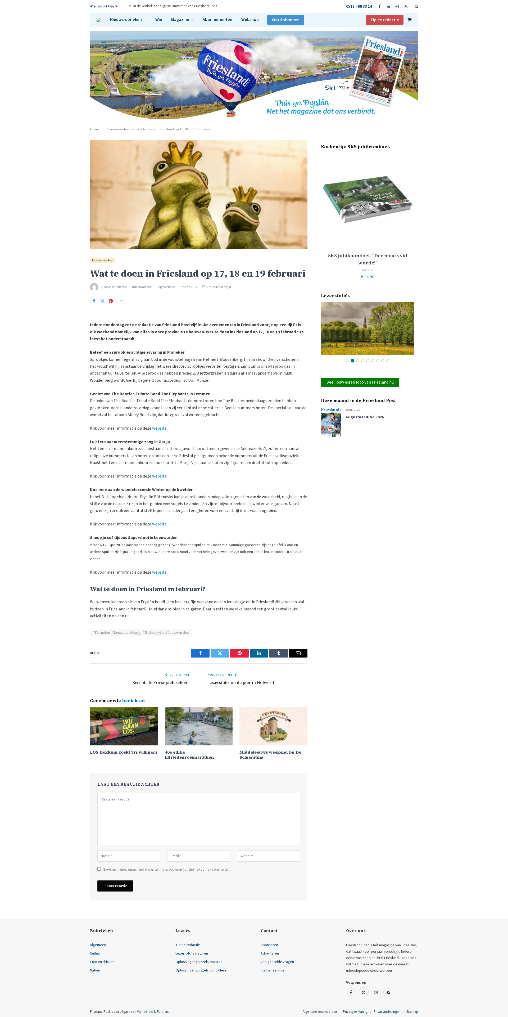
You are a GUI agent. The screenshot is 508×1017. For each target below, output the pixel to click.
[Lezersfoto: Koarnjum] (367, 328)
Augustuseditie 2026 (365, 417)
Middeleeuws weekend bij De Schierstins (270, 755)
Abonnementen (217, 19)
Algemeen (98, 945)
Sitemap (412, 1011)
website (159, 428)
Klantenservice (272, 970)
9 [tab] (387, 360)
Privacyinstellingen (387, 1011)
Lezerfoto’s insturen (191, 953)
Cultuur (95, 953)
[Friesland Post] (99, 20)
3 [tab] (357, 360)
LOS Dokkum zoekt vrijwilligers (123, 752)
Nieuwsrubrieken (126, 19)
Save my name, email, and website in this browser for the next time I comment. (165, 869)
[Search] (416, 6)
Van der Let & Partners (153, 1011)
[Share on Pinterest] (111, 301)
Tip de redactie (384, 20)
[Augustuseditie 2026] (331, 422)
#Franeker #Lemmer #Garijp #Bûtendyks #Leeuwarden (141, 632)
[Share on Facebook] (94, 301)
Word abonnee (286, 20)
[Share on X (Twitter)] (102, 301)
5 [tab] (367, 360)
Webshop (250, 19)
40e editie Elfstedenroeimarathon (189, 755)
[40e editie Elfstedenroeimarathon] (199, 726)
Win (158, 19)
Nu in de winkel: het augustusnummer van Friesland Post (173, 6)
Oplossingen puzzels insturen (199, 962)
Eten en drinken (102, 962)
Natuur (95, 970)
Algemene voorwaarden (320, 1011)
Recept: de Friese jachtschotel (160, 682)
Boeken (368, 270)
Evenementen (102, 260)
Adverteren (270, 953)
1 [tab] (347, 360)
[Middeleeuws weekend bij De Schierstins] (273, 726)
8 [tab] (382, 360)
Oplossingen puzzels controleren (201, 970)
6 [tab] (372, 360)
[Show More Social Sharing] (121, 301)
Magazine (180, 19)
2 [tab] (352, 360)
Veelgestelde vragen (277, 962)
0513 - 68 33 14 (359, 6)
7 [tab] (377, 360)
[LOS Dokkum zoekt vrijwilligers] (124, 726)
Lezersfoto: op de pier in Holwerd (241, 682)
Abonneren (269, 945)
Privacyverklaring (355, 1011)
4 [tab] (362, 360)
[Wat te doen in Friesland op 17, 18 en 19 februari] (198, 194)
